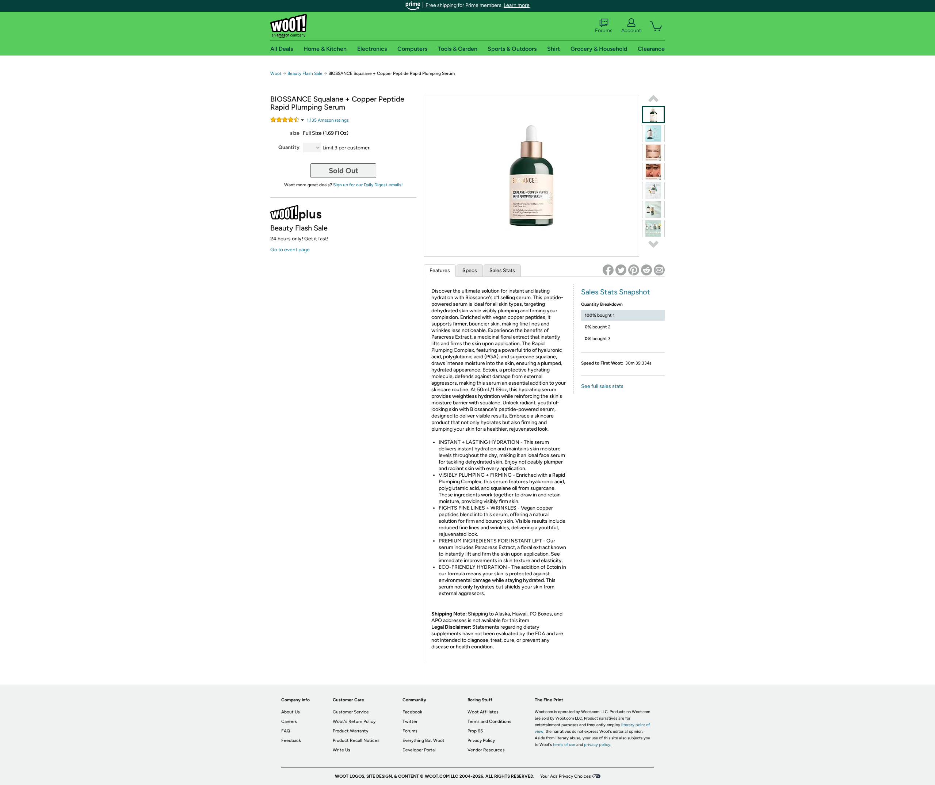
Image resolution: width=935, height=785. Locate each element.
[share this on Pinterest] (633, 269)
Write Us (341, 749)
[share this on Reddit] (646, 269)
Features (440, 270)
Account (631, 30)
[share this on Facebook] (608, 269)
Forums (603, 30)
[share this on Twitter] (620, 269)
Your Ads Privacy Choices (565, 776)
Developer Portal (419, 749)
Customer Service (351, 711)
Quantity (288, 147)
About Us (290, 711)
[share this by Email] (659, 269)
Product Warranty (350, 730)
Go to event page (290, 250)
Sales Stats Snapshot (615, 291)
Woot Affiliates (483, 711)
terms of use (564, 744)
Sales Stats (502, 270)
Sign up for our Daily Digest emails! (368, 184)
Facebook (412, 711)
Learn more (517, 5)
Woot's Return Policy (354, 721)
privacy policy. (597, 744)
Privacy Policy (481, 740)
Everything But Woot (423, 740)
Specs (469, 270)
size (294, 133)
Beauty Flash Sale (305, 73)
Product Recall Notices (356, 740)
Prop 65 (475, 730)
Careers (289, 721)
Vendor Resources (486, 749)
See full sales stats (602, 386)
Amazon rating (328, 120)
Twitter (409, 721)
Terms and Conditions (489, 721)
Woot (276, 73)
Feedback (291, 740)
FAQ (285, 730)
